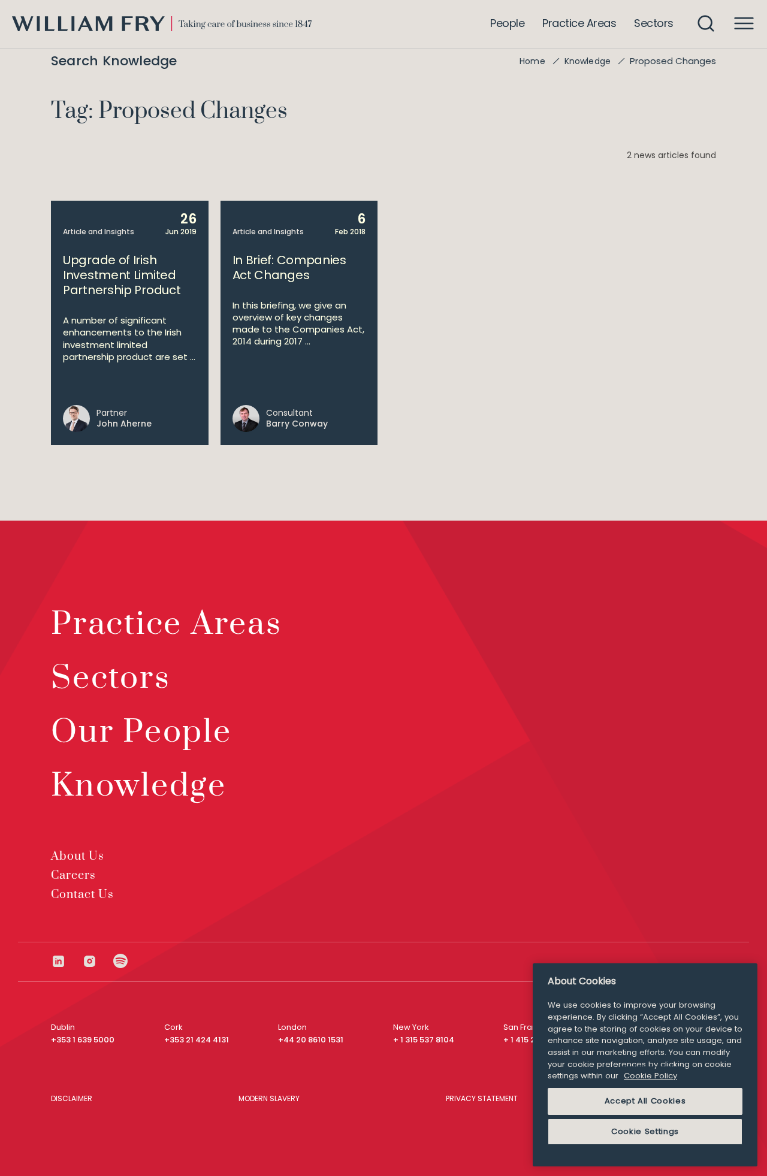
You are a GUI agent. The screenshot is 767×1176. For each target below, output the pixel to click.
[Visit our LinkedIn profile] (66, 961)
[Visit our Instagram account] (97, 961)
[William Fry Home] (162, 23)
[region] (645, 1064)
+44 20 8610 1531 (310, 1039)
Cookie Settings (645, 1131)
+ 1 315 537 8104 (423, 1039)
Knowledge (587, 61)
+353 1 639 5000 (82, 1039)
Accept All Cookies (645, 1101)
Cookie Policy (650, 1075)
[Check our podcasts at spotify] (120, 961)
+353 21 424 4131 (196, 1039)
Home (532, 61)
